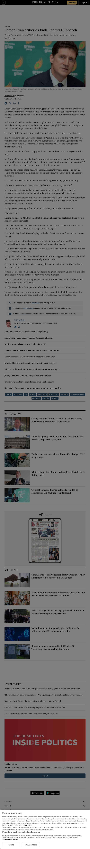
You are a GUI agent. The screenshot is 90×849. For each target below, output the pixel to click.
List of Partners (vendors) (10, 839)
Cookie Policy (27, 825)
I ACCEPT (11, 845)
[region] (45, 829)
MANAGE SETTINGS (31, 845)
